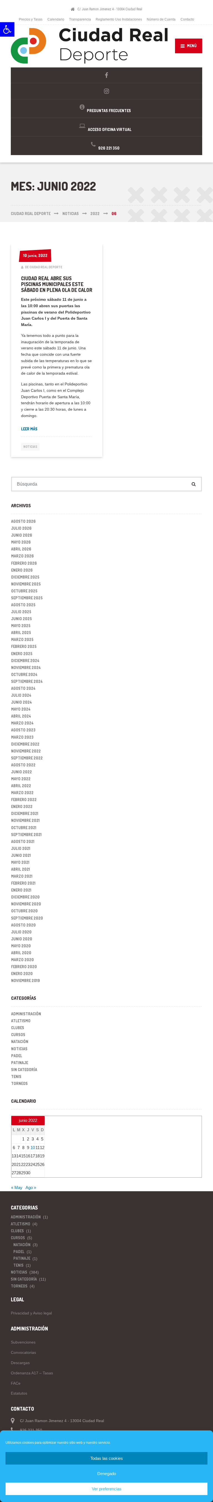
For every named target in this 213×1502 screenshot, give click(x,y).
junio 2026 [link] (21, 535)
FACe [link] (16, 1383)
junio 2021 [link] (21, 855)
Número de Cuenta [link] (161, 19)
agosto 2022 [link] (23, 765)
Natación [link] (19, 1041)
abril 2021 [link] (20, 869)
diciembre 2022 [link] (25, 744)
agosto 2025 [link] (23, 604)
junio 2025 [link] (21, 618)
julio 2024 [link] (21, 695)
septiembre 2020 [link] (27, 918)
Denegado (106, 1473)
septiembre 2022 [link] (27, 758)
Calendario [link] (55, 19)
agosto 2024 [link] (23, 688)
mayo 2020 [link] (21, 945)
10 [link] (33, 1147)
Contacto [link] (187, 19)
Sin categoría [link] (24, 1069)
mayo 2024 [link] (21, 709)
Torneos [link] (19, 1083)
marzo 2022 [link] (22, 792)
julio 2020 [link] (21, 932)
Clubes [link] (17, 1027)
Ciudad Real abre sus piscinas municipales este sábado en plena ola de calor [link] (56, 284)
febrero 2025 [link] (24, 646)
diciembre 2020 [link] (25, 897)
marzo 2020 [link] (22, 959)
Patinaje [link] (19, 1062)
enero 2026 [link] (22, 570)
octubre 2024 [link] (24, 674)
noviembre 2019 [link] (25, 980)
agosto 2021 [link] (22, 841)
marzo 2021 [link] (21, 876)
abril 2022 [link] (21, 785)
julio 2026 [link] (21, 528)
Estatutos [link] (19, 1393)
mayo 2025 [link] (21, 625)
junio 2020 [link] (21, 938)
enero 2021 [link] (21, 890)
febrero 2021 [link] (23, 883)
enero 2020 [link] (22, 973)
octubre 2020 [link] (24, 910)
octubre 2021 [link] (23, 827)
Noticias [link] (30, 447)
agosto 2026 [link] (23, 521)
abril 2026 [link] (21, 549)
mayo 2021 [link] (20, 862)
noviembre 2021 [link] (25, 820)
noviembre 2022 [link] (26, 751)
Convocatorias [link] (23, 1352)
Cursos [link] (18, 1034)
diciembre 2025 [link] (25, 577)
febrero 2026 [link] (24, 563)
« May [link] (16, 1187)
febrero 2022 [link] (24, 799)
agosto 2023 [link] (23, 730)
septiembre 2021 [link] (26, 834)
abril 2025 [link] (21, 632)
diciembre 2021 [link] (24, 813)
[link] (7, 29)
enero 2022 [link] (21, 806)
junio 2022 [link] (21, 771)
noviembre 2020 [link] (26, 904)
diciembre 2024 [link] (25, 660)
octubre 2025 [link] (24, 591)
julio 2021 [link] (20, 848)
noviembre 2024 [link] (26, 667)
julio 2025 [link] (21, 611)
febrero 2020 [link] (24, 966)
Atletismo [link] (21, 1020)
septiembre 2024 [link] (27, 681)
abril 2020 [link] (21, 952)
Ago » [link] (31, 1187)
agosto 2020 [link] (23, 925)
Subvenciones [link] (23, 1342)
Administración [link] (26, 1013)
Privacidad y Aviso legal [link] (31, 1313)
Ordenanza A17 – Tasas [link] (32, 1373)
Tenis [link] (16, 1076)
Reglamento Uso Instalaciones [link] (119, 19)
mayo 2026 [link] (21, 542)
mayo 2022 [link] (21, 778)
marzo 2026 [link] (22, 556)
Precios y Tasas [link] (30, 19)
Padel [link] (16, 1055)
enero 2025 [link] (21, 653)
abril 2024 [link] (21, 716)
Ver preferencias (106, 1488)
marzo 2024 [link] (22, 723)
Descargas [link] (20, 1362)
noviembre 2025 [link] (26, 584)
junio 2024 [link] (21, 702)
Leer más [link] (29, 428)
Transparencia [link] (80, 19)
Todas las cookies (106, 1458)
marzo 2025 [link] (22, 639)
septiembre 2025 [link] (27, 597)
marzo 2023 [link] (22, 737)
